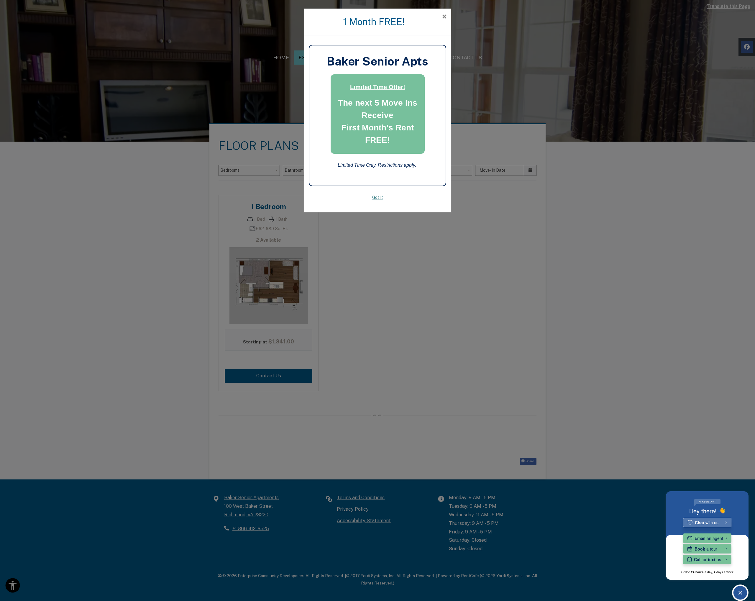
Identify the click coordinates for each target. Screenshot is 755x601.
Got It (377, 197)
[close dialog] (444, 17)
